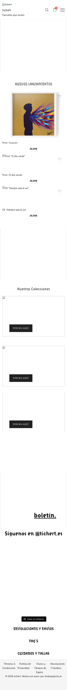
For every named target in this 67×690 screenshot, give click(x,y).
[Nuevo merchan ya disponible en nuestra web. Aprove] (33, 605)
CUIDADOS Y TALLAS (33, 653)
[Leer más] (33, 115)
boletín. (45, 515)
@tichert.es (48, 533)
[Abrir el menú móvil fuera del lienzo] (62, 10)
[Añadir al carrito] (13, 162)
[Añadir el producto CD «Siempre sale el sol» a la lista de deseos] (59, 191)
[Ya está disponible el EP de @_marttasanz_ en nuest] (33, 563)
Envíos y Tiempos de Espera (40, 668)
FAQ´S (33, 641)
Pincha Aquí (21, 328)
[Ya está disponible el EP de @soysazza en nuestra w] (33, 547)
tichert (6, 10)
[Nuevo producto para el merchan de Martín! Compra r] (33, 583)
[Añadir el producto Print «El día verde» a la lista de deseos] (59, 159)
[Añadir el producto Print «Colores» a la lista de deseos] (59, 96)
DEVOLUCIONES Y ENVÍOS (33, 628)
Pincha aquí (21, 378)
